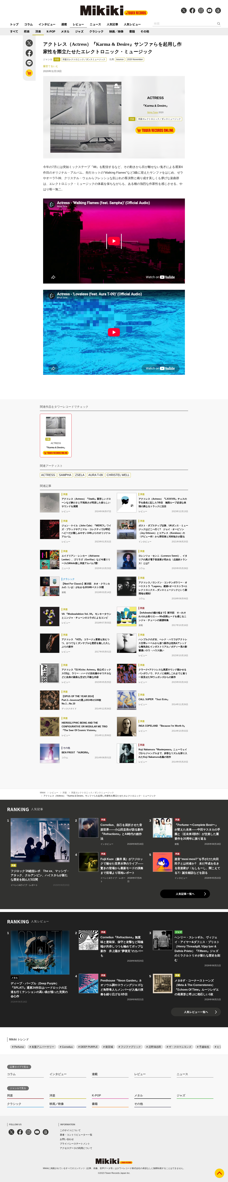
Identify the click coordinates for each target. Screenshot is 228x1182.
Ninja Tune (152, 112)
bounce (120, 59)
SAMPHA (65, 475)
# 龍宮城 (108, 1046)
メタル (65, 31)
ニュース (95, 24)
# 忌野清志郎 (153, 1046)
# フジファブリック (130, 1046)
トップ (14, 24)
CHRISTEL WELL (118, 475)
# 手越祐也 (203, 1046)
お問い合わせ (67, 1139)
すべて (14, 31)
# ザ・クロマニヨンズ (179, 1046)
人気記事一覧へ (185, 894)
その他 (145, 31)
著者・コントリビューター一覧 (76, 1135)
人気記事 (112, 24)
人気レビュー (132, 24)
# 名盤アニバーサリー (42, 1046)
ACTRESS (48, 475)
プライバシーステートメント (75, 1144)
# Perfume (18, 1046)
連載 (64, 24)
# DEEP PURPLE (88, 1046)
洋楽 (38, 31)
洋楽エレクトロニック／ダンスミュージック (84, 59)
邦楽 (27, 31)
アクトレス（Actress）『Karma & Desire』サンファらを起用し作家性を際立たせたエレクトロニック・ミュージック (99, 796)
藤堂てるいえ (50, 66)
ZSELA (79, 475)
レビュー (78, 24)
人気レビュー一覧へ (196, 1012)
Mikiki (42, 792)
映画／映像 (116, 31)
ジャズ (79, 31)
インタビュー (47, 24)
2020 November (135, 59)
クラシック (96, 31)
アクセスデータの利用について (76, 1148)
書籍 (132, 31)
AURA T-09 (95, 475)
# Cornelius (66, 1046)
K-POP (51, 31)
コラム (28, 24)
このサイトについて (70, 1130)
